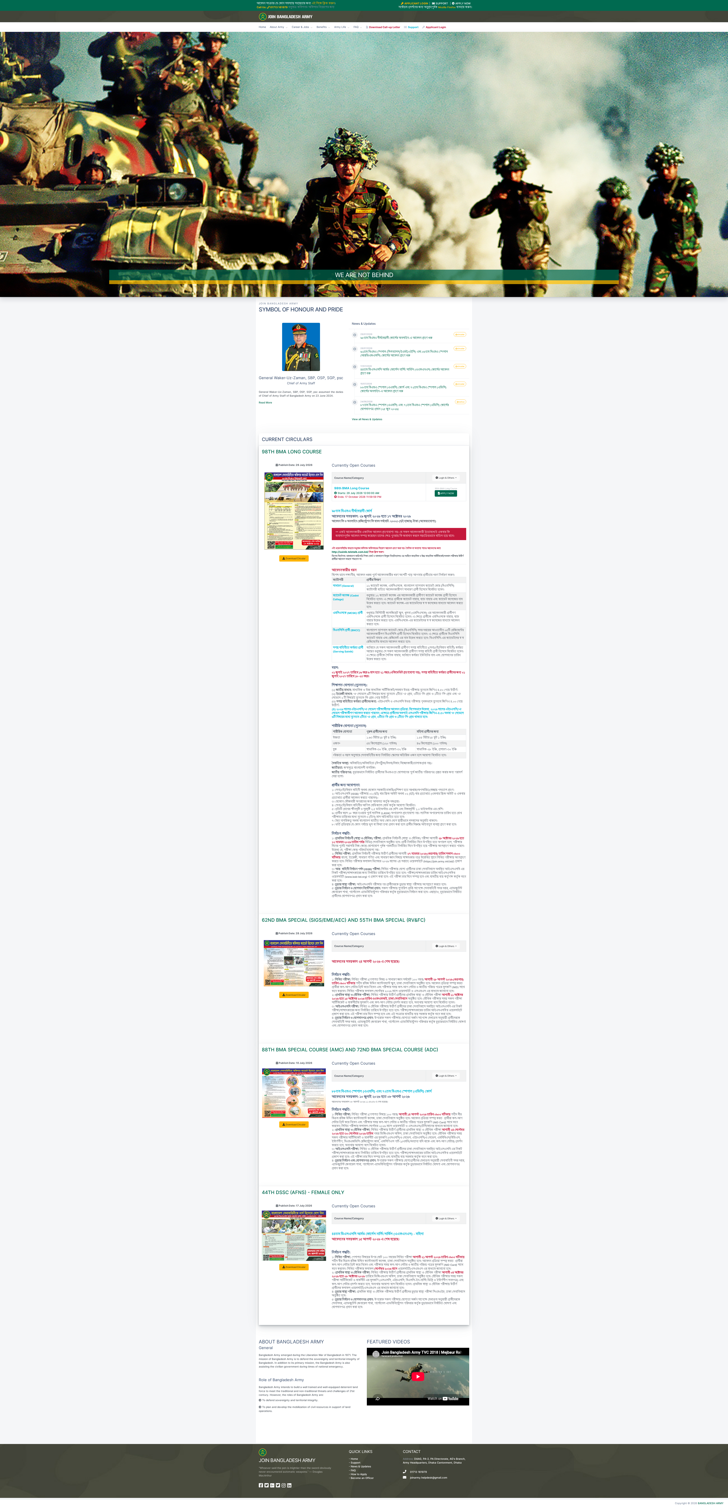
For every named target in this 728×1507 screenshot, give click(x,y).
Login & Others (446, 477)
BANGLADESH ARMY (710, 1503)
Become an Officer (362, 1477)
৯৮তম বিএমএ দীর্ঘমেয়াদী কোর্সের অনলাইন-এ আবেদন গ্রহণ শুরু (396, 338)
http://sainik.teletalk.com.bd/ (350, 551)
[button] (54, 164)
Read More (265, 402)
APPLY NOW (447, 493)
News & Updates (361, 1466)
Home (262, 26)
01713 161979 (279, 7)
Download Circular (295, 558)
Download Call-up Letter (384, 27)
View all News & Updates (367, 419)
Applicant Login (435, 27)
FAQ (353, 1470)
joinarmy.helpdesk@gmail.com (428, 1477)
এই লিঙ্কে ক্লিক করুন (323, 3)
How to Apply (359, 1474)
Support (412, 27)
